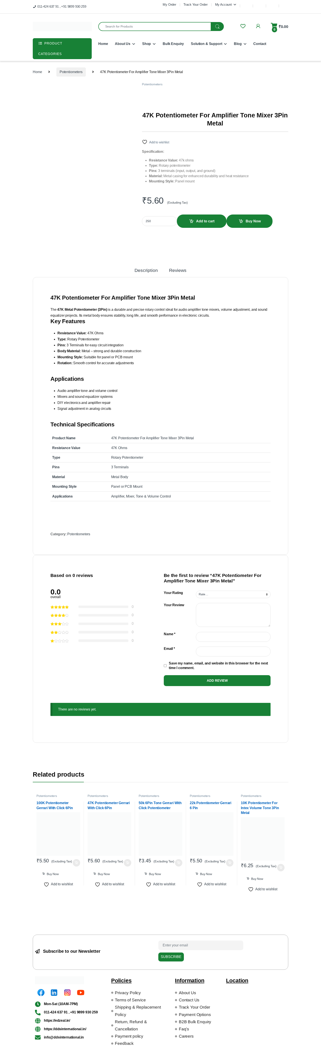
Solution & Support (206, 44)
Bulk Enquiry (173, 44)
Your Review (174, 605)
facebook (246, 4)
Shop (146, 44)
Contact (259, 44)
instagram (272, 4)
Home (103, 44)
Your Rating (173, 593)
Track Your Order (195, 4)
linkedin (259, 4)
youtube (285, 4)
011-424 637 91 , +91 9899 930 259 (61, 6)
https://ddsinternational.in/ (65, 1029)
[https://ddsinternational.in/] (38, 1029)
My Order (169, 4)
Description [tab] (146, 270)
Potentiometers (71, 72)
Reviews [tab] (177, 270)
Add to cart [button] (76, 863)
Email (169, 649)
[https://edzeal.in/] (38, 1021)
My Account (223, 4)
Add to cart (205, 221)
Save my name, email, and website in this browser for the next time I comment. (218, 665)
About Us (122, 44)
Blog (238, 44)
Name (169, 634)
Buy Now (253, 221)
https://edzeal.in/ (57, 1020)
